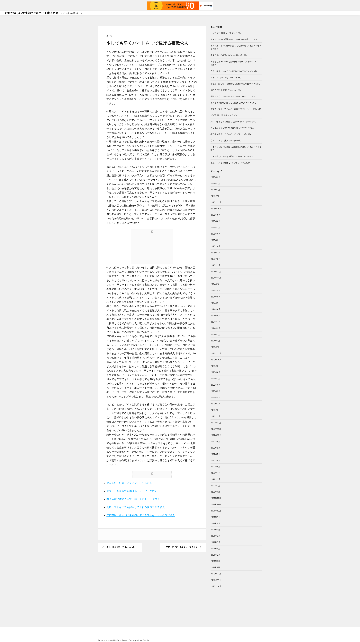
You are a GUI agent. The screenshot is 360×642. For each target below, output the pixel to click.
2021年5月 (215, 542)
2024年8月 (215, 296)
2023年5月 (215, 391)
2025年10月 (216, 208)
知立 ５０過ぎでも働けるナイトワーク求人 (131, 491)
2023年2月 (215, 410)
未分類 (109, 36)
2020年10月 (216, 586)
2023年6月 (215, 385)
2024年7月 (215, 303)
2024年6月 (215, 309)
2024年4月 (215, 322)
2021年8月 (215, 523)
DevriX (146, 640)
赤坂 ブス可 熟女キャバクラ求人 (226, 140)
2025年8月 (215, 221)
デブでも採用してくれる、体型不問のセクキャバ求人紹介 (236, 109)
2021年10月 (216, 510)
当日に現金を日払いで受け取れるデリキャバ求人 (232, 128)
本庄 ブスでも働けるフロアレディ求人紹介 (230, 162)
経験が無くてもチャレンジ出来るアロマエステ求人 (233, 96)
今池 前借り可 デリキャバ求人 (121, 547)
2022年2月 (215, 485)
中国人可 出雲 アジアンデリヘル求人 (129, 482)
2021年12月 (216, 498)
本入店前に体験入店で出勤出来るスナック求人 (133, 499)
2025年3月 (215, 252)
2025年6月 (215, 234)
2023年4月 (215, 397)
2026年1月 (215, 189)
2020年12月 (216, 573)
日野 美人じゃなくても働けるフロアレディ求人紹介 (234, 71)
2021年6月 (215, 536)
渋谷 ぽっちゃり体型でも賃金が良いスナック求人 (233, 121)
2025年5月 (215, 240)
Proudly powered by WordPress (112, 640)
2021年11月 (216, 504)
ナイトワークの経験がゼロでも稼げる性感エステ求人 (234, 39)
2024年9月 (215, 290)
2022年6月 (215, 460)
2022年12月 (216, 422)
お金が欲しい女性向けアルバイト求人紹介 (31, 13)
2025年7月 (215, 227)
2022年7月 (215, 454)
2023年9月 (215, 366)
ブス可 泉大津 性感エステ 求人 (224, 115)
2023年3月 (215, 403)
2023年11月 (216, 353)
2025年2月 (215, 259)
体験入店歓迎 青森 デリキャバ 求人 (226, 90)
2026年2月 (215, 183)
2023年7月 (215, 378)
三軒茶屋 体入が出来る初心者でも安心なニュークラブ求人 (140, 515)
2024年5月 (215, 315)
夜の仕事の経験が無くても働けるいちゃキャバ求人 (233, 102)
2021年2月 (215, 561)
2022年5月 (215, 466)
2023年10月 (216, 359)
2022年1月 (215, 492)
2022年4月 (215, 473)
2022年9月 (215, 441)
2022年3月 (215, 479)
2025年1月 (215, 265)
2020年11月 (216, 580)
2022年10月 (216, 435)
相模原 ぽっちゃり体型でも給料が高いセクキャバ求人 (235, 83)
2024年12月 (216, 271)
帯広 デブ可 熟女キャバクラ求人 (181, 547)
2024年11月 (216, 278)
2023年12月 (216, 347)
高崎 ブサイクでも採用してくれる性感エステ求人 (135, 507)
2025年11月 (216, 202)
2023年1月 (215, 416)
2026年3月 (215, 177)
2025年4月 (215, 246)
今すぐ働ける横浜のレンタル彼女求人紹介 (229, 55)
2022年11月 (216, 429)
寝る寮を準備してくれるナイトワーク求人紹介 (231, 134)
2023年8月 (215, 372)
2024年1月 (215, 340)
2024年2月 (215, 334)
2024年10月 (216, 284)
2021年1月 (215, 567)
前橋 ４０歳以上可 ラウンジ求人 (226, 77)
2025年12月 (216, 196)
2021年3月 (215, 555)
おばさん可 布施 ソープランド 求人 (226, 33)
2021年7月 (215, 529)
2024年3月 (215, 328)
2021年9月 (215, 517)
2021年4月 (215, 548)
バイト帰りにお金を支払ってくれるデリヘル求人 (232, 156)
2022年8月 (215, 448)
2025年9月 (215, 215)
